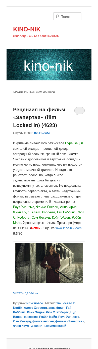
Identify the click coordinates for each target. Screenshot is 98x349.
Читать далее (25, 292)
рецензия (31, 316)
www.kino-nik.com (69, 227)
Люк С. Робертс (57, 312)
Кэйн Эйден (35, 312)
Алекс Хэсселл (35, 307)
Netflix (17, 307)
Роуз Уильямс (68, 316)
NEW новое (34, 303)
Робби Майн (48, 316)
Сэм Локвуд (22, 321)
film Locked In (65, 303)
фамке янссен (43, 321)
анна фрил (56, 307)
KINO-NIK (26, 29)
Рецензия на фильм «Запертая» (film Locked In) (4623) (39, 117)
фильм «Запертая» (69, 321)
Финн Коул (21, 325)
